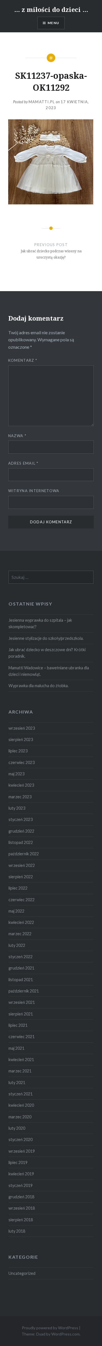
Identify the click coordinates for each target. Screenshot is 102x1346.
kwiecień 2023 (21, 785)
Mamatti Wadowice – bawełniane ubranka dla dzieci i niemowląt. (48, 671)
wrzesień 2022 (21, 865)
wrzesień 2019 (21, 1151)
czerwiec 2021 (21, 1036)
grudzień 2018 (21, 1196)
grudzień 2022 (21, 831)
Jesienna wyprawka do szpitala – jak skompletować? (40, 623)
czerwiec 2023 (21, 762)
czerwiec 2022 (21, 899)
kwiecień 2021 (21, 1059)
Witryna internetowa (34, 490)
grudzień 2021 (21, 968)
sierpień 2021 (20, 1013)
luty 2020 (16, 1128)
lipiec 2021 (17, 1025)
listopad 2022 (20, 842)
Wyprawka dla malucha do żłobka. (38, 685)
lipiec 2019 (17, 1162)
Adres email (23, 463)
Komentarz (22, 360)
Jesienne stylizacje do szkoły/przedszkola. (46, 638)
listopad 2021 (20, 979)
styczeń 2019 (20, 1185)
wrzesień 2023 (21, 728)
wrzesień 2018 (21, 1208)
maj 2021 (16, 1048)
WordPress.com (65, 1334)
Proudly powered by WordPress (50, 1327)
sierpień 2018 (20, 1219)
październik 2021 (23, 991)
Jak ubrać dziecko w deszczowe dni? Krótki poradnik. (47, 653)
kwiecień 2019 (21, 1173)
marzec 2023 (19, 796)
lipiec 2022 (17, 888)
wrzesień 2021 (21, 1002)
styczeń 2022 (20, 956)
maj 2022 (16, 911)
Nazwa (17, 435)
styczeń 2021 (20, 1093)
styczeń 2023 (20, 819)
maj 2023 (16, 773)
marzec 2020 (19, 1116)
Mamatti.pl (42, 102)
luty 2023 (16, 808)
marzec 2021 (19, 1070)
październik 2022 (23, 853)
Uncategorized (21, 1273)
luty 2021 (16, 1082)
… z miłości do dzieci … (51, 9)
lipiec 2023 (17, 750)
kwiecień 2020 (21, 1105)
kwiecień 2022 (21, 922)
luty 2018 (16, 1231)
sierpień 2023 (20, 739)
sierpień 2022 (20, 876)
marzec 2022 (19, 933)
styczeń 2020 (20, 1139)
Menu (53, 23)
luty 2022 (16, 945)
